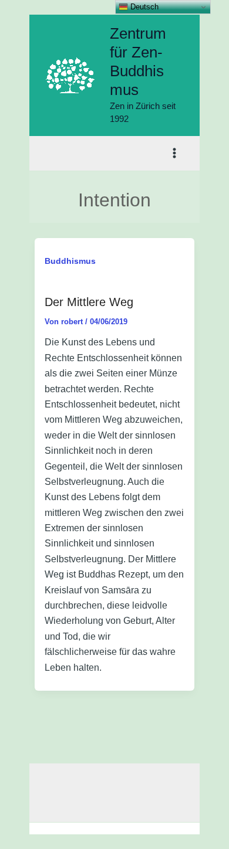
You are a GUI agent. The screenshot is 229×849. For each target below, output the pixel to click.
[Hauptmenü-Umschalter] (174, 153)
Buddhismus (70, 261)
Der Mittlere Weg (89, 302)
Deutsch (143, 6)
